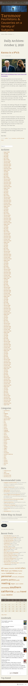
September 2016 (7, 331)
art (4, 412)
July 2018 (6, 298)
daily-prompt (7, 419)
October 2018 (7, 293)
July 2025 (6, 171)
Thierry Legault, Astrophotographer (12, 494)
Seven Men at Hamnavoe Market (11, 552)
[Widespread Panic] (25, 663)
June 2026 (6, 155)
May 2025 (6, 174)
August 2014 (6, 368)
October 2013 (7, 383)
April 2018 (6, 302)
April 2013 (6, 392)
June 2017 (6, 317)
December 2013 (7, 380)
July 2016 (6, 334)
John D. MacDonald (6, 622)
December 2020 (7, 254)
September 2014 (7, 367)
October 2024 (7, 185)
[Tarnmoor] (14, 9)
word (5, 464)
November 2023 (7, 201)
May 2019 (6, 283)
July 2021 (6, 243)
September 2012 (7, 403)
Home (2, 34)
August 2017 (6, 314)
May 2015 (6, 355)
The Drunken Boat (8, 556)
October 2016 (7, 329)
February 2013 (7, 395)
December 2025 (7, 164)
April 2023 (6, 212)
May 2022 (6, 228)
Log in (5, 472)
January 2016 (7, 343)
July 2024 (6, 189)
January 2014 (7, 379)
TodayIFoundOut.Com (9, 502)
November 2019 (7, 273)
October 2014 (7, 365)
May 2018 (6, 301)
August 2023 (7, 206)
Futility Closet (7, 508)
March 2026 (6, 159)
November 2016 (7, 328)
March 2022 (6, 231)
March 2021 (6, 249)
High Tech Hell (7, 549)
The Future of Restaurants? (10, 558)
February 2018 (7, 305)
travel (5, 458)
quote (5, 445)
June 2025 (6, 173)
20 (9, 609)
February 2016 (7, 341)
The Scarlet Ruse (5, 648)
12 (5, 606)
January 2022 (7, 234)
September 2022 (7, 222)
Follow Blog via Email (11, 514)
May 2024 (6, 192)
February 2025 (7, 179)
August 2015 (6, 350)
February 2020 (7, 269)
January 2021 (7, 252)
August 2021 (6, 242)
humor (5, 427)
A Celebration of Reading (9, 505)
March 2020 (6, 267)
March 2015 (6, 358)
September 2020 (7, 258)
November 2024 (7, 183)
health (5, 424)
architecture (7, 410)
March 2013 (6, 394)
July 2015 (6, 352)
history (5, 425)
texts (5, 457)
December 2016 (7, 326)
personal (6, 436)
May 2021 (6, 246)
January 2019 (7, 289)
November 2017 (7, 310)
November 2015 (7, 346)
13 (9, 606)
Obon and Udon (7, 561)
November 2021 (7, 237)
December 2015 (7, 344)
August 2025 (7, 170)
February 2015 (7, 359)
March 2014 (6, 376)
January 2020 (7, 270)
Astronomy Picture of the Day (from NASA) (13, 499)
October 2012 (7, 401)
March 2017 (6, 322)
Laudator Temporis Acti (9, 487)
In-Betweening (7, 564)
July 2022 (6, 225)
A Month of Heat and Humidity (10, 555)
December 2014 (7, 362)
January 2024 (7, 198)
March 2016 (6, 340)
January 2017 (7, 325)
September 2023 (7, 204)
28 (13, 611)
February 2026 (7, 161)
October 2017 (7, 311)
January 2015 (7, 361)
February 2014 (7, 377)
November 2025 (7, 165)
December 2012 (7, 398)
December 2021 (7, 236)
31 (24, 611)
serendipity (6, 452)
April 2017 (6, 320)
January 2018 (7, 307)
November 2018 (7, 292)
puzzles (5, 443)
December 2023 (7, 200)
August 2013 (6, 386)
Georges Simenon (5, 627)
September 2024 (7, 186)
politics (6, 138)
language (6, 430)
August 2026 (7, 152)
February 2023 (7, 215)
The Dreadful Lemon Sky (7, 621)
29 (16, 611)
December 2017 (7, 308)
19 (5, 609)
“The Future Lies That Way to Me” (11, 563)
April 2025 (6, 176)
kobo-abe (22, 138)
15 (16, 606)
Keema (5, 550)
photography (7, 439)
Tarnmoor (11, 15)
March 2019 (6, 286)
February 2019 (7, 287)
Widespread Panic (6, 660)
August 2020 (7, 260)
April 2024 (6, 194)
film (4, 421)
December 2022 (7, 218)
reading (5, 446)
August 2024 (7, 188)
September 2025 (7, 168)
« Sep (2, 614)
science (5, 451)
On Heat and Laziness (9, 540)
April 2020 (6, 266)
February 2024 (7, 197)
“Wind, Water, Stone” (8, 538)
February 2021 (7, 251)
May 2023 (6, 210)
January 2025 (7, 180)
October (10, 34)
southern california (8, 454)
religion (5, 448)
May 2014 (6, 373)
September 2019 (7, 276)
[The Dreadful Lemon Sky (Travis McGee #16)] (25, 624)
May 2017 (6, 319)
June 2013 (6, 389)
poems (5, 440)
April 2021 (6, 248)
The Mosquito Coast (6, 637)
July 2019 (6, 279)
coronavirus (14, 138)
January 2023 (7, 216)
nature (5, 434)
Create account (7, 470)
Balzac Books (7, 490)
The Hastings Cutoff (8, 559)
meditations (6, 431)
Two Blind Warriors (8, 541)
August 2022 (7, 224)
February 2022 (7, 233)
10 (24, 604)
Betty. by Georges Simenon (8, 626)
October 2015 (7, 347)
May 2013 (6, 391)
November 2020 (7, 255)
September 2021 (7, 240)
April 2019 (6, 284)
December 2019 (7, 272)
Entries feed (6, 473)
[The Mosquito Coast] (25, 640)
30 (20, 611)
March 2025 (6, 177)
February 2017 (7, 323)
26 (5, 611)
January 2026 (7, 162)
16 (20, 606)
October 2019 (7, 275)
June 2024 (6, 191)
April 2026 (6, 158)
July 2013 (6, 388)
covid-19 (18, 138)
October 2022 (7, 221)
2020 (6, 34)
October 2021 (7, 239)
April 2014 (6, 374)
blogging (6, 413)
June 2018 (6, 299)
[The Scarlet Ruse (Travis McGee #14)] (25, 652)
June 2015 (6, 353)
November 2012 (7, 400)
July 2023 (6, 207)
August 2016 (6, 332)
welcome (6, 463)
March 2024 (6, 195)
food (5, 422)
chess (5, 415)
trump (2, 140)
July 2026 (6, 153)
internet (5, 428)
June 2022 (6, 227)
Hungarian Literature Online (10, 482)
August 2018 (6, 296)
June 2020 (6, 263)
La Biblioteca (7, 543)
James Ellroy (5, 661)
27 (9, 611)
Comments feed (7, 475)
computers (6, 416)
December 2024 (7, 182)
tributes (5, 460)
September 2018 (7, 295)
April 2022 (6, 230)
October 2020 (7, 257)
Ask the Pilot (7, 491)
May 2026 (6, 156)
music (5, 433)
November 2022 (7, 219)
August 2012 (6, 404)
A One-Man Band (7, 535)
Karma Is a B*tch (10, 52)
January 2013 (7, 397)
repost (5, 449)
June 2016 (6, 335)
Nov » (5, 614)
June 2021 (6, 245)
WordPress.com (7, 476)
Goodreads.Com (7, 511)
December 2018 (7, 290)
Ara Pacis (6, 546)
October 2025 (7, 167)
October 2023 (7, 203)
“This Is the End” (7, 544)
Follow (4, 525)
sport (5, 455)
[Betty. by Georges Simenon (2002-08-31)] (25, 629)
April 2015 (6, 356)
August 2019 (6, 278)
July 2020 (6, 261)
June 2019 (6, 281)
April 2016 (6, 338)
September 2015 (7, 349)
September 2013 (7, 385)
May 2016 (6, 337)
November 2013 (7, 382)
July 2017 (6, 316)
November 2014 (7, 364)
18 (2, 609)
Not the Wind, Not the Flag (10, 537)
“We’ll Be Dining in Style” (9, 547)
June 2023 (6, 209)
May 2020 (6, 264)
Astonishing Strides (8, 553)
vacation (6, 461)
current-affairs (7, 418)
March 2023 (6, 213)
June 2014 (6, 371)
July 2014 (6, 370)
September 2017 (7, 313)
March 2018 (6, 304)
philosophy (6, 437)
